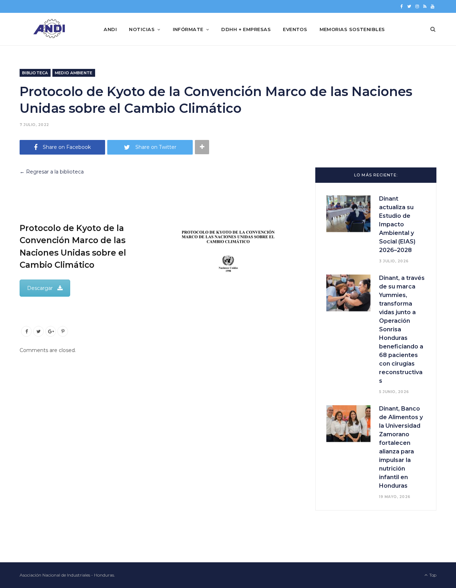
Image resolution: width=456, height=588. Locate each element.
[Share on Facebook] (26, 331)
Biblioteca (35, 72)
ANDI (110, 29)
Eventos (295, 29)
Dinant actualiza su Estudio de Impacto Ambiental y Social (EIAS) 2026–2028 (397, 224)
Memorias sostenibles (352, 29)
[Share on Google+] (50, 331)
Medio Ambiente (74, 72)
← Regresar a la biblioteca (52, 172)
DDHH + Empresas (246, 29)
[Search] (433, 29)
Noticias (142, 29)
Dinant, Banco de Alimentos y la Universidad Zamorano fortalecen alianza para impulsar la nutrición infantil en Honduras (401, 447)
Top (432, 575)
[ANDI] (50, 29)
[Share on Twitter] (38, 331)
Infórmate (188, 29)
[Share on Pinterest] (62, 331)
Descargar (40, 288)
